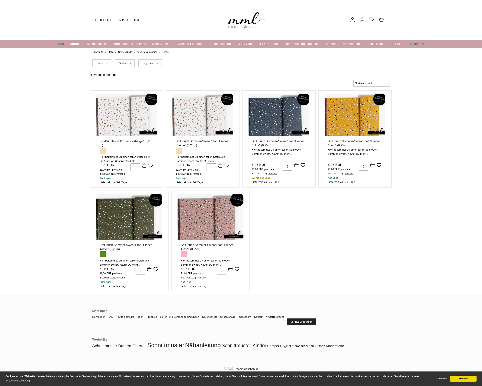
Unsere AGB (227, 316)
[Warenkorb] (382, 21)
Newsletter (98, 316)
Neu (61, 43)
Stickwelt (396, 43)
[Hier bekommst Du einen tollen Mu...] (126, 135)
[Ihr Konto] (352, 21)
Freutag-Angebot (220, 43)
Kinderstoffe (335, 346)
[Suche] (362, 21)
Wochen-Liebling (190, 43)
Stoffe (74, 43)
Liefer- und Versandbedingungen (179, 316)
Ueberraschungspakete (301, 43)
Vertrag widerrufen (302, 321)
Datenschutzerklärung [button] (18, 380)
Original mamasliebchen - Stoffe (302, 346)
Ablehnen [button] (442, 379)
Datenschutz (209, 316)
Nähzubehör (351, 43)
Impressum (129, 20)
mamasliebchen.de (247, 368)
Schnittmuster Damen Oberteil (119, 346)
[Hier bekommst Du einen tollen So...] (202, 135)
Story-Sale (245, 43)
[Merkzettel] (372, 21)
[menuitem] (61, 44)
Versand (120, 174)
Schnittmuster (96, 43)
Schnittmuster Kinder (244, 345)
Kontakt (103, 20)
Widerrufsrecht (275, 316)
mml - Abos (376, 43)
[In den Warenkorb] (144, 166)
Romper (273, 346)
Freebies (330, 43)
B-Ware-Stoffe (269, 43)
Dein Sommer (162, 43)
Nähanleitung (203, 345)
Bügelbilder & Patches (130, 43)
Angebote (417, 43)
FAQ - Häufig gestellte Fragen (125, 316)
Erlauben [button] (463, 379)
